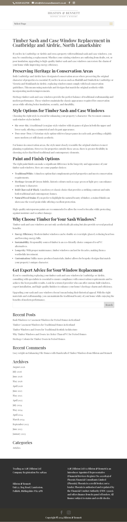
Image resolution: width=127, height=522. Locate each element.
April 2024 (18, 414)
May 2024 (17, 410)
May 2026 (17, 381)
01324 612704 (22, 3)
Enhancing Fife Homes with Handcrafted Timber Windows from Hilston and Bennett (70, 353)
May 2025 (17, 395)
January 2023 (19, 433)
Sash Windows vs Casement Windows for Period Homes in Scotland (46, 320)
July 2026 (17, 371)
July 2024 (17, 405)
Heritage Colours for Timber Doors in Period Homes (39, 339)
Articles (16, 447)
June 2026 (17, 376)
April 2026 (18, 386)
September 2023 (21, 424)
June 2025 (17, 390)
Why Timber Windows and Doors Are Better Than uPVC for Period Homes (49, 334)
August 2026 (19, 367)
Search (109, 304)
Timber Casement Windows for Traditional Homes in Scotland (44, 324)
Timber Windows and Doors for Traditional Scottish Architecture (45, 329)
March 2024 (18, 419)
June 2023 (17, 429)
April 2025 (17, 400)
